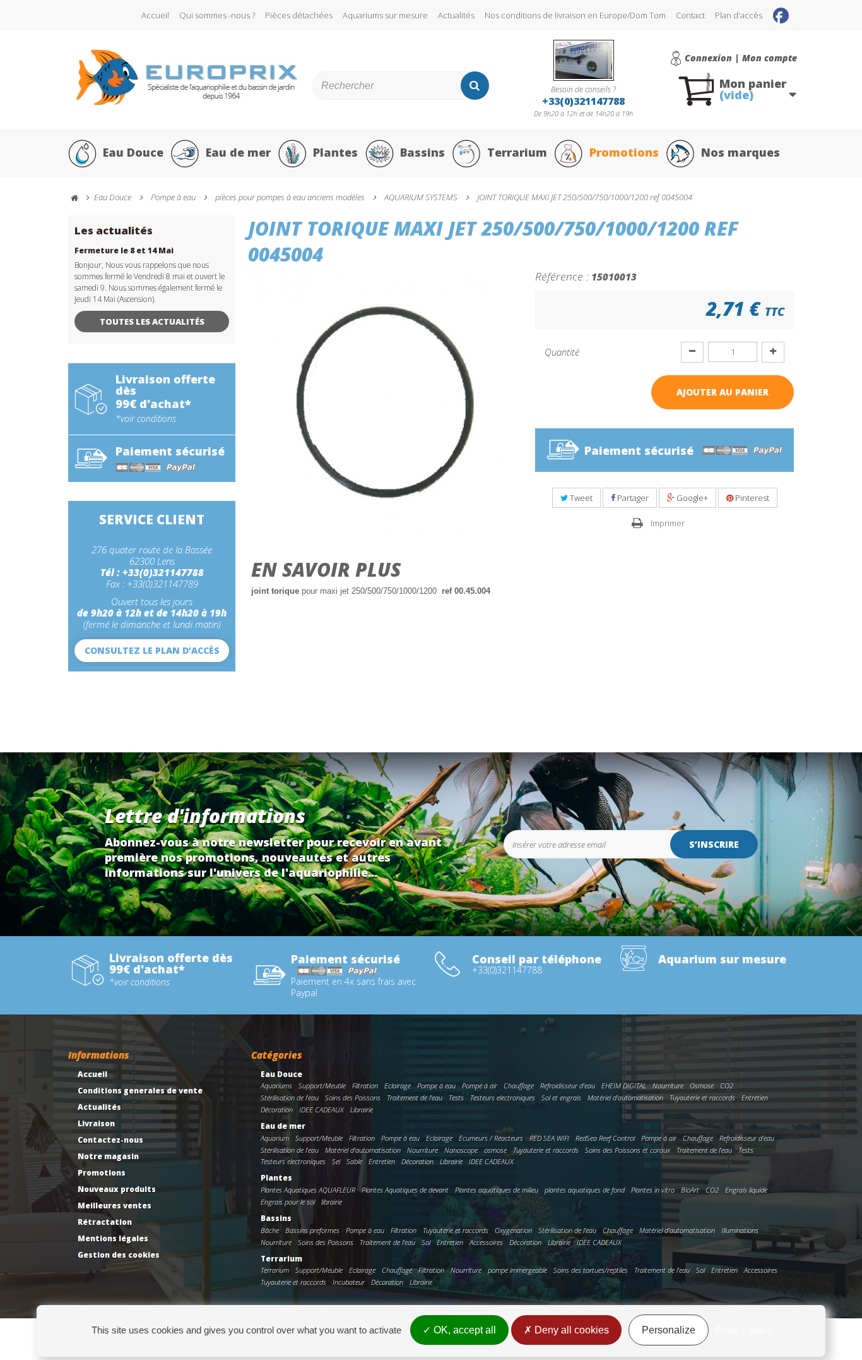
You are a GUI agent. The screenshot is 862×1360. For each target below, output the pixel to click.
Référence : (562, 276)
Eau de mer (238, 152)
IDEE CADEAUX (321, 1109)
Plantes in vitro (653, 1190)
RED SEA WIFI (549, 1138)
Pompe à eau (436, 1085)
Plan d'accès (738, 15)
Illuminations (740, 1230)
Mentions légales (113, 1238)
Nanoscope (461, 1150)
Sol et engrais (561, 1097)
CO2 (726, 1085)
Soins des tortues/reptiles (590, 1270)
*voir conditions (145, 418)
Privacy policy (744, 1330)
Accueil (155, 15)
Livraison (96, 1123)
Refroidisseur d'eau (567, 1085)
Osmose (702, 1085)
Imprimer (668, 523)
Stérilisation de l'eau (290, 1097)
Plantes (335, 152)
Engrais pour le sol (288, 1202)
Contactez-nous (110, 1139)
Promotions (624, 152)
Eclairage (397, 1085)
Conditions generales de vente (140, 1090)
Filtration (365, 1085)
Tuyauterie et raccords (702, 1097)
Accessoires (486, 1242)
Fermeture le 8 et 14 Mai (124, 250)
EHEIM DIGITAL (623, 1085)
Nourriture (667, 1085)
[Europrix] (187, 77)
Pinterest (751, 497)
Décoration (277, 1109)
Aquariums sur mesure (385, 15)
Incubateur (349, 1282)
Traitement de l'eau (414, 1097)
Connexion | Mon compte (741, 58)
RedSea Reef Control (605, 1138)
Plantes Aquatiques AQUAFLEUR (308, 1190)
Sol (426, 1242)
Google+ (691, 497)
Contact (690, 15)
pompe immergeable (517, 1270)
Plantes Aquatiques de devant (405, 1190)
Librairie (361, 1109)
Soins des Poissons (353, 1097)
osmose (495, 1150)
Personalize (668, 1330)
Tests (456, 1097)
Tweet (580, 497)
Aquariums (276, 1085)
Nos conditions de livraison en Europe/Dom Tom (575, 15)
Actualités (456, 15)
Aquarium (275, 1138)
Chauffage (519, 1085)
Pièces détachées (299, 15)
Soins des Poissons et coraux (627, 1150)
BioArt (690, 1190)
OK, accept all (463, 1330)
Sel (336, 1161)
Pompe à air (479, 1085)
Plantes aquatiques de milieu (496, 1190)
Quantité (562, 352)
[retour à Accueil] (80, 198)
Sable (354, 1161)
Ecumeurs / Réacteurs (491, 1138)
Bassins (422, 152)
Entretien (754, 1097)
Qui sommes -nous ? (217, 15)
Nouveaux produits (117, 1189)
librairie (331, 1202)
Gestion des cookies (119, 1254)
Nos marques (740, 152)
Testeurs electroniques (502, 1097)
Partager (632, 497)
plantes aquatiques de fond (585, 1190)
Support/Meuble (322, 1085)
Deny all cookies (570, 1330)
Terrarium (517, 152)
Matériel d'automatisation (625, 1097)
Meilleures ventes (114, 1205)
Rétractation (105, 1222)
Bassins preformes (312, 1230)
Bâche (270, 1230)
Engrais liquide (746, 1190)
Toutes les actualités (152, 321)
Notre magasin (108, 1156)
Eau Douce (133, 152)
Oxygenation (513, 1230)
